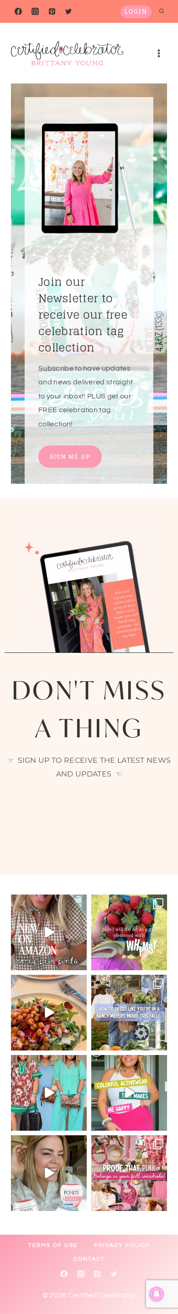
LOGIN (136, 11)
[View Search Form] (161, 11)
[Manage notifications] (156, 1294)
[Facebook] (18, 11)
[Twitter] (68, 11)
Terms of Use (53, 1245)
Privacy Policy (122, 1245)
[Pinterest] (52, 11)
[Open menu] (158, 53)
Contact (89, 1259)
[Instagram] (35, 11)
